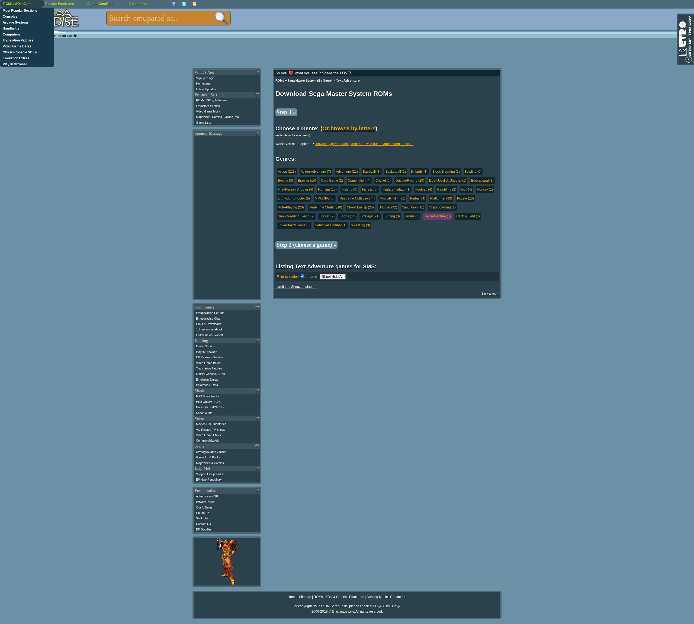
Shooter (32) (388, 207)
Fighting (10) (327, 189)
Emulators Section (208, 106)
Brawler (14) (307, 180)
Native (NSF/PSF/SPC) (211, 407)
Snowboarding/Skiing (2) (296, 216)
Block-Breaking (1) (446, 171)
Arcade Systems (16, 22)
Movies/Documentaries (211, 424)
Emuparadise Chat (208, 318)
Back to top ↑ (490, 293)
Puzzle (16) (465, 198)
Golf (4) (466, 189)
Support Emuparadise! (210, 474)
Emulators (356, 597)
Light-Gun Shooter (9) (294, 198)
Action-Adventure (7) (316, 171)
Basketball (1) (395, 171)
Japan (311, 277)
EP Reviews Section (209, 357)
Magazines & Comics (210, 463)
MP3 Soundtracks (208, 396)
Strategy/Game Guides (211, 451)
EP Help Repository (209, 479)
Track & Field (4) (468, 216)
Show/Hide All (332, 277)
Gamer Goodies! (100, 4)
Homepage (203, 83)
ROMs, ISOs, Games (18, 4)
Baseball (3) (372, 171)
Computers (11, 34)
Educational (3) (482, 180)
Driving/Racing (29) (410, 180)
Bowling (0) (473, 171)
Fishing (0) (349, 189)
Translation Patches (18, 40)
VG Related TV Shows (211, 429)
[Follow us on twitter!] (184, 4)
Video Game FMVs (208, 435)
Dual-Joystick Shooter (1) (447, 180)
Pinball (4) (417, 198)
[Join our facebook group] (173, 4)
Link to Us (202, 512)
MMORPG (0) (325, 198)
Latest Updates (206, 89)
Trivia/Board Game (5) (294, 225)
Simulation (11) (413, 207)
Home (292, 597)
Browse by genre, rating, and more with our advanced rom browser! (364, 144)
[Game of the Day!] (685, 39)
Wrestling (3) (360, 225)
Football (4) (423, 189)
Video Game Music (208, 111)
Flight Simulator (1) (396, 189)
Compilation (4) (359, 180)
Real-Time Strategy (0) (325, 207)
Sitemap (305, 597)
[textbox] (168, 18)
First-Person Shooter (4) (295, 189)
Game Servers (206, 346)
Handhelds (11, 28)
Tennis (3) (412, 216)
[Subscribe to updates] (194, 4)
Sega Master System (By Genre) (310, 80)
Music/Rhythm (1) (392, 198)
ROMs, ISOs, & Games (211, 100)
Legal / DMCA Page (388, 606)
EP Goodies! (204, 529)
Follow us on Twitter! (209, 335)
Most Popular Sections (20, 10)
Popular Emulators (59, 4)
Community (138, 4)
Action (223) (287, 171)
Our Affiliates (204, 507)
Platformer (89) (441, 198)
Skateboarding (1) (442, 207)
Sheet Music (204, 412)
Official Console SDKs (20, 52)
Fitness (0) (370, 189)
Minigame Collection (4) (357, 198)
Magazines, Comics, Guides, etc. (218, 116)
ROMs (279, 80)
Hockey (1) (485, 189)
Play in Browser (15, 64)
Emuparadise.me (343, 611)
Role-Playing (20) (291, 207)
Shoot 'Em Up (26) (360, 207)
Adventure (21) (347, 171)
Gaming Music (377, 597)
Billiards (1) (419, 171)
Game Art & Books (208, 457)
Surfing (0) (392, 216)
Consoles (10, 16)
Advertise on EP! (207, 496)
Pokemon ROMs (207, 385)
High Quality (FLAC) (209, 401)
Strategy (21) (370, 216)
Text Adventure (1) (437, 216)
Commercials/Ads (207, 440)
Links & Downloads (208, 324)
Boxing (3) (285, 180)
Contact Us (203, 524)
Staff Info (202, 518)
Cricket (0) (383, 180)
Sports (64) (347, 216)
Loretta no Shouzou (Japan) (296, 287)
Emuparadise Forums (210, 312)
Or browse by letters (348, 128)
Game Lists (203, 122)
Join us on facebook (209, 329)
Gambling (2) (446, 189)
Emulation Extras (16, 58)
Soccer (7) (327, 216)
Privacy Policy (205, 501)
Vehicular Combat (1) (330, 225)
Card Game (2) (332, 180)
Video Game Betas (17, 46)
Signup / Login (205, 78)
